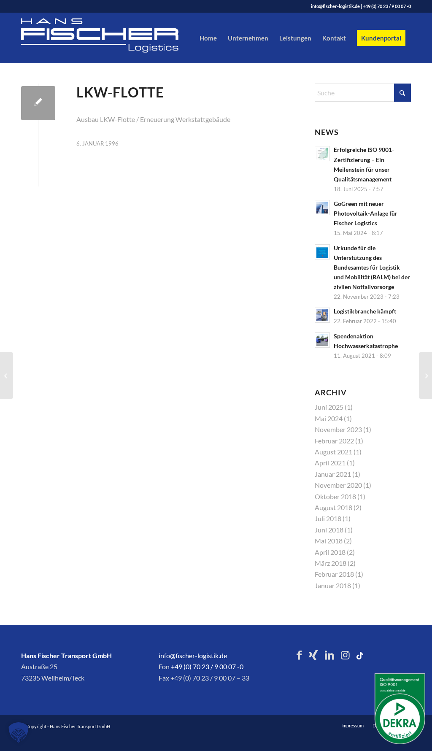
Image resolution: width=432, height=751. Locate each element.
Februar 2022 (334, 441)
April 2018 (330, 552)
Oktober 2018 (335, 496)
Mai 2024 (329, 418)
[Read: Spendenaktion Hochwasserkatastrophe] (322, 340)
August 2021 (333, 452)
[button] (18, 732)
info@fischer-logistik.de (335, 6)
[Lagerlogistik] (6, 375)
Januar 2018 (333, 585)
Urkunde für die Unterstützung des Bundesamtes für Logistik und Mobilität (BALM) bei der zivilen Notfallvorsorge (372, 268)
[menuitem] (208, 38)
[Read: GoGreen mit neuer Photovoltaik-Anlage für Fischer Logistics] (322, 207)
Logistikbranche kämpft (365, 311)
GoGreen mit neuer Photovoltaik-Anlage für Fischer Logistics (365, 213)
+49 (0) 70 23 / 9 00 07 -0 (387, 6)
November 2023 (338, 429)
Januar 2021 (333, 474)
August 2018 (333, 507)
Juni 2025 (329, 407)
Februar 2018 (334, 574)
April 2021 (330, 463)
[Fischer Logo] (114, 38)
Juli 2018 (328, 518)
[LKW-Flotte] (38, 103)
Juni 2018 (329, 530)
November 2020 (338, 485)
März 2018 (330, 563)
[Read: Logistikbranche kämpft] (322, 315)
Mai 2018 (329, 541)
